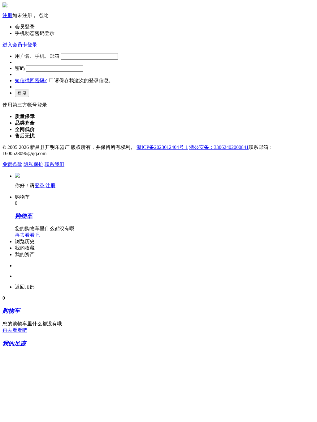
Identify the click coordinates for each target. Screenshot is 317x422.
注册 (7, 15)
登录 (40, 185)
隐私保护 (33, 164)
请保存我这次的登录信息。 (84, 80)
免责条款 (12, 164)
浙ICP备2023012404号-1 (162, 147)
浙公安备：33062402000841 (219, 147)
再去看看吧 (27, 235)
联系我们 (54, 164)
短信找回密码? (31, 80)
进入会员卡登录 (19, 44)
